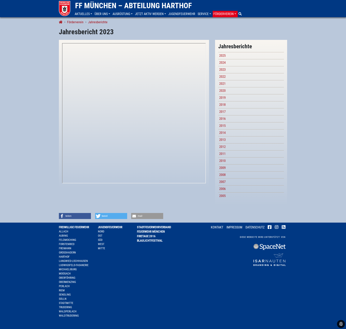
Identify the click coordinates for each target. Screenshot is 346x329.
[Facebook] (269, 228)
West (101, 244)
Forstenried (66, 244)
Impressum (234, 227)
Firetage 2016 (146, 236)
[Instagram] (276, 228)
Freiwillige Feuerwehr (74, 227)
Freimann (65, 248)
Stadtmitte (66, 303)
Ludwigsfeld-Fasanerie (74, 265)
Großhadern (67, 252)
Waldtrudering (69, 315)
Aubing (63, 235)
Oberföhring (67, 277)
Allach (63, 231)
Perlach (64, 286)
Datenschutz (255, 227)
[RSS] (283, 228)
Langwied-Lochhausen (73, 260)
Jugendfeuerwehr (110, 227)
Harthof (64, 256)
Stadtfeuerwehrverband (154, 227)
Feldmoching (67, 239)
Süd (100, 239)
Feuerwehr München (151, 231)
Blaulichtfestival (150, 240)
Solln (62, 298)
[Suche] (240, 14)
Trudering (65, 307)
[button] (84, 14)
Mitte (101, 248)
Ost (100, 235)
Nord (101, 231)
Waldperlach (67, 311)
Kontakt (217, 227)
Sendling (65, 294)
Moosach (65, 273)
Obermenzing (67, 282)
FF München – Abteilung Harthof (133, 5)
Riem (62, 290)
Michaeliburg (68, 269)
